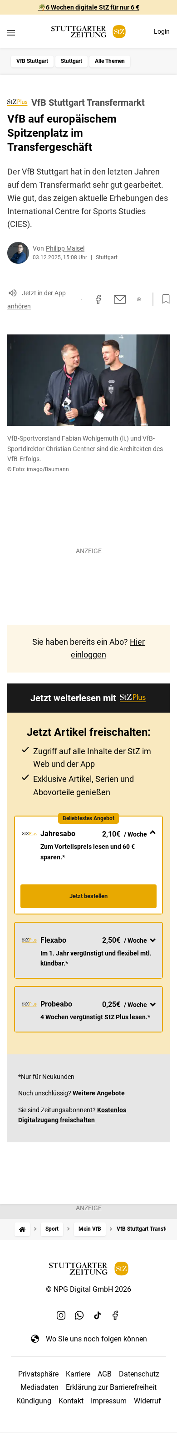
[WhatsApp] (79, 1315)
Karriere (78, 1374)
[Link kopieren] (81, 299)
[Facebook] (115, 1315)
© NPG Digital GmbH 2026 (88, 1289)
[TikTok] (97, 1315)
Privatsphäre (38, 1374)
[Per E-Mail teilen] (120, 299)
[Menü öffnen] (11, 32)
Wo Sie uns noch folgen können (96, 1339)
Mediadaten (39, 1387)
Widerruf (147, 1401)
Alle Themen (110, 61)
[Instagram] (61, 1315)
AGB (105, 1374)
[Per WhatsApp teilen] (139, 299)
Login (162, 31)
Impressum (109, 1401)
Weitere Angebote (99, 1093)
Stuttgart (71, 61)
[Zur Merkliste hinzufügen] (163, 299)
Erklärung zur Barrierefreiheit (111, 1387)
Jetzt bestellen (88, 896)
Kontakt (71, 1401)
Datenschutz (139, 1374)
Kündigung (33, 1401)
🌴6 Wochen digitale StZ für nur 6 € (88, 7)
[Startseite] (22, 1229)
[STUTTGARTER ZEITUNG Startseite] (88, 31)
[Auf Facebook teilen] (98, 299)
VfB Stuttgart (32, 61)
